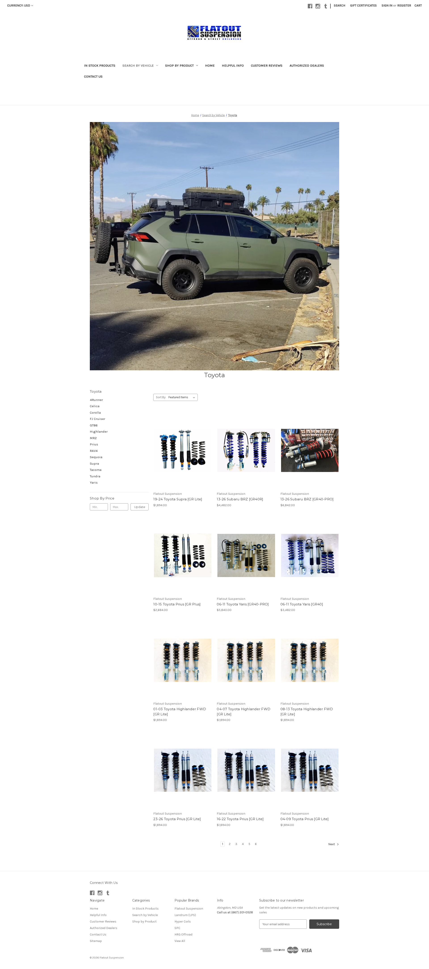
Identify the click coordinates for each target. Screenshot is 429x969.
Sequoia (96, 457)
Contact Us (93, 76)
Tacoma (95, 470)
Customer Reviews (266, 65)
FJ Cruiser (97, 419)
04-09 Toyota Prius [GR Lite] (304, 819)
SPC (177, 928)
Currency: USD (18, 5)
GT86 (94, 425)
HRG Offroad (183, 934)
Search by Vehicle (138, 65)
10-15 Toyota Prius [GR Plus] (177, 604)
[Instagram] (317, 6)
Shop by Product (179, 65)
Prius (94, 444)
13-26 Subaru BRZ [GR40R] (240, 499)
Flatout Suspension (189, 908)
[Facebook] (310, 6)
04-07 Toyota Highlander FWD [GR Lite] (243, 711)
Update (139, 507)
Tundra (95, 476)
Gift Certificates (363, 5)
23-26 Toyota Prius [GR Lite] (177, 819)
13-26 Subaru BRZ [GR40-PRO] (307, 499)
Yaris (94, 482)
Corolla (95, 413)
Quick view (179, 446)
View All (180, 941)
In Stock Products (99, 65)
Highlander (99, 432)
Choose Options (183, 454)
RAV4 (94, 451)
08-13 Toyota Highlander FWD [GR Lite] (306, 711)
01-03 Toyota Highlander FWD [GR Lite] (179, 711)
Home (210, 65)
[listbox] (183, 397)
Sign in (387, 5)
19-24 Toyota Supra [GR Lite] (177, 499)
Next (332, 844)
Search (339, 5)
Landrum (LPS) (185, 915)
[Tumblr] (325, 6)
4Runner (96, 400)
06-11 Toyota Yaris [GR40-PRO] (243, 604)
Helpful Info (233, 65)
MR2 (93, 438)
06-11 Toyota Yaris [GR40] (301, 604)
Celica (94, 406)
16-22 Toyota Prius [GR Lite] (240, 819)
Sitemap (96, 941)
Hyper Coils (183, 921)
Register (404, 5)
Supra (94, 463)
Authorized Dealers (307, 65)
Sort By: (161, 397)
